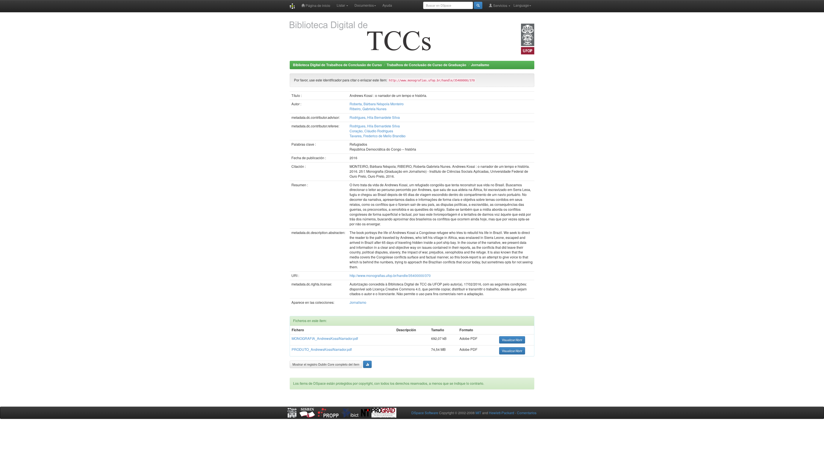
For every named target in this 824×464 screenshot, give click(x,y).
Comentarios (526, 412)
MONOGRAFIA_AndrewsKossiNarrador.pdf (325, 338)
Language (521, 5)
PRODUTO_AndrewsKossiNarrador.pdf (322, 349)
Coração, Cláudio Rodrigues (371, 130)
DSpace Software (424, 412)
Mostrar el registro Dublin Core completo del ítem (325, 364)
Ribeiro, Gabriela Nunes (368, 108)
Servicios (500, 5)
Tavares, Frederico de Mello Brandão (378, 135)
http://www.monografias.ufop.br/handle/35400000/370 (390, 275)
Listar (341, 5)
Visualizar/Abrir (512, 340)
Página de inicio (317, 5)
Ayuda (387, 5)
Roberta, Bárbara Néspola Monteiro (377, 103)
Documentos (364, 5)
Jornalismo (480, 64)
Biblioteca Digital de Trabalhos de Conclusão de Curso (337, 64)
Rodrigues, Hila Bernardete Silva (375, 117)
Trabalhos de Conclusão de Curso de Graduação (426, 64)
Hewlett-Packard (501, 412)
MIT (478, 412)
